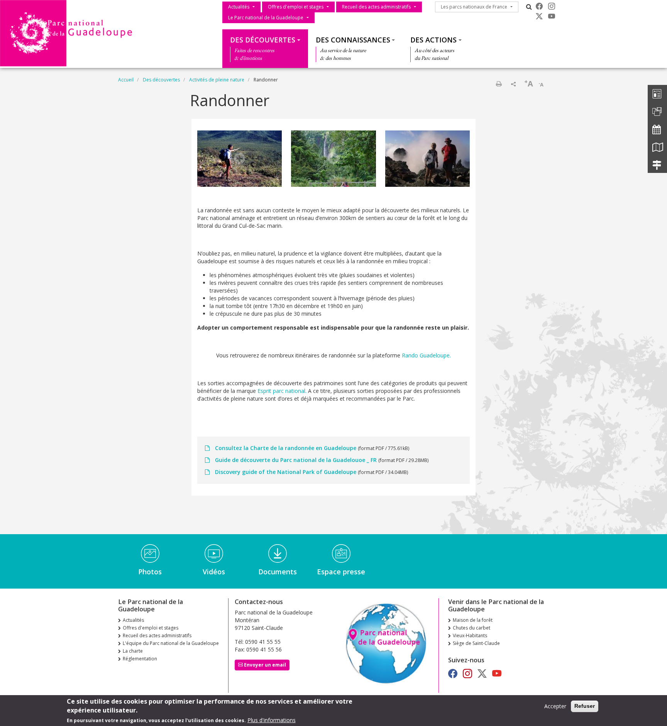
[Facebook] (539, 6)
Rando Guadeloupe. (426, 355)
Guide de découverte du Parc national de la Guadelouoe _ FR (295, 460)
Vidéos (214, 571)
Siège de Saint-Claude (476, 643)
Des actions (433, 39)
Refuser (584, 706)
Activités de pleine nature (216, 79)
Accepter (555, 706)
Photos (150, 571)
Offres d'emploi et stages (295, 6)
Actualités (238, 6)
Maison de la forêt (473, 620)
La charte (133, 651)
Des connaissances (353, 39)
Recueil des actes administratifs (376, 6)
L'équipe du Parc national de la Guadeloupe (171, 643)
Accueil (126, 79)
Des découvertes (262, 39)
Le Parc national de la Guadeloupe (265, 17)
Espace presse (341, 571)
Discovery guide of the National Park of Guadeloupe (285, 472)
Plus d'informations (271, 720)
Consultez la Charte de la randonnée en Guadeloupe (285, 448)
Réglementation (140, 658)
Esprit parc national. (281, 390)
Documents (277, 571)
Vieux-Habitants (470, 635)
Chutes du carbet (471, 627)
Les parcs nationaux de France (474, 6)
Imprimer (499, 84)
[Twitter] (539, 16)
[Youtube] (551, 16)
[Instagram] (551, 6)
